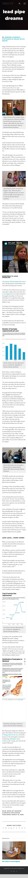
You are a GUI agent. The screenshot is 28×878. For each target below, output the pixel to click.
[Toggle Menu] (24, 3)
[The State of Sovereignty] (14, 842)
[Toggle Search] (19, 3)
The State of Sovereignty (11, 861)
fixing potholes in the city (11, 735)
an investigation (6, 294)
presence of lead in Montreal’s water (15, 281)
